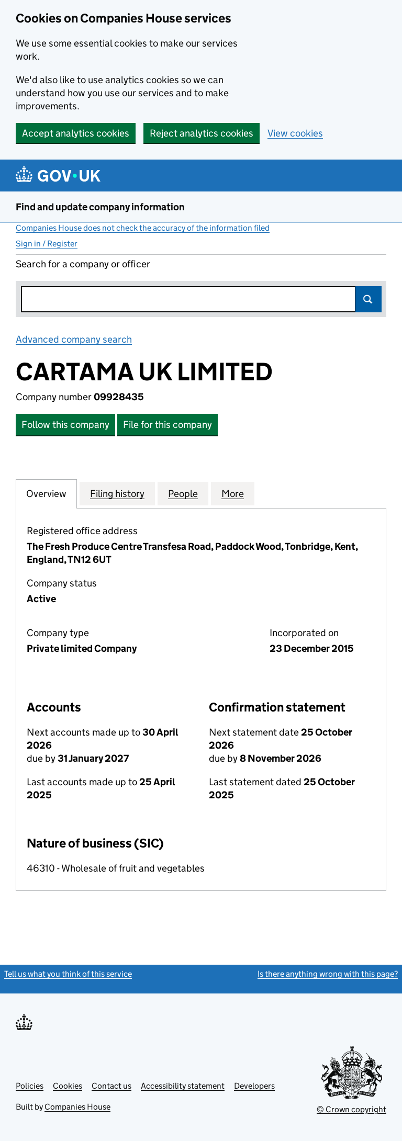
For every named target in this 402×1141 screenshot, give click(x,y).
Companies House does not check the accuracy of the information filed (143, 228)
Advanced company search (74, 339)
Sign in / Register (46, 243)
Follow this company (65, 425)
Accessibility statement (183, 1086)
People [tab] (183, 494)
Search (368, 299)
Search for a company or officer (83, 264)
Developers (254, 1086)
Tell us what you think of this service (68, 974)
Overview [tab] (46, 494)
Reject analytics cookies (201, 133)
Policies (29, 1086)
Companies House (77, 1107)
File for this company (167, 425)
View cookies (295, 133)
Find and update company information (100, 207)
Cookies (67, 1086)
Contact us (111, 1086)
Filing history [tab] (117, 494)
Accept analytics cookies (75, 133)
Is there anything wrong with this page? (328, 974)
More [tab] (232, 494)
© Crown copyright (351, 1109)
